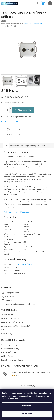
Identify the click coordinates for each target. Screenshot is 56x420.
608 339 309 (9, 296)
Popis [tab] (6, 145)
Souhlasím (27, 413)
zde (16, 398)
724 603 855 (9, 300)
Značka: (10, 26)
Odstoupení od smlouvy (10, 352)
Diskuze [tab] (44, 145)
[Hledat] (36, 3)
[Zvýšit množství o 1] (10, 108)
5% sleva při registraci (10, 318)
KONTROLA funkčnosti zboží (12, 322)
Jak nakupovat (7, 315)
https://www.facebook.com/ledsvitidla (20, 304)
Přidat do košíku (24, 110)
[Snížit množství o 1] (10, 111)
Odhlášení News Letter (10, 330)
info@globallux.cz (12, 293)
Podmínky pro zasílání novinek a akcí (15, 326)
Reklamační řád (7, 356)
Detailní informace (8, 122)
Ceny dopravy (6, 334)
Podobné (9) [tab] (14, 145)
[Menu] (50, 3)
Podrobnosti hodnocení (33, 23)
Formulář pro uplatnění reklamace (14, 360)
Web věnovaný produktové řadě (16, 212)
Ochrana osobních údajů (10, 348)
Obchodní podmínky (9, 345)
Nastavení (27, 405)
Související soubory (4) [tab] (30, 145)
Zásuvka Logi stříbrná (22, 264)
